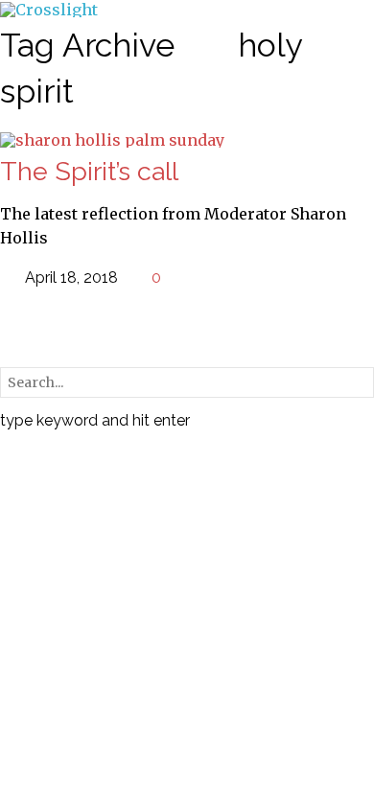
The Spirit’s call (89, 171)
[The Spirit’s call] (112, 139)
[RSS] (10, 325)
